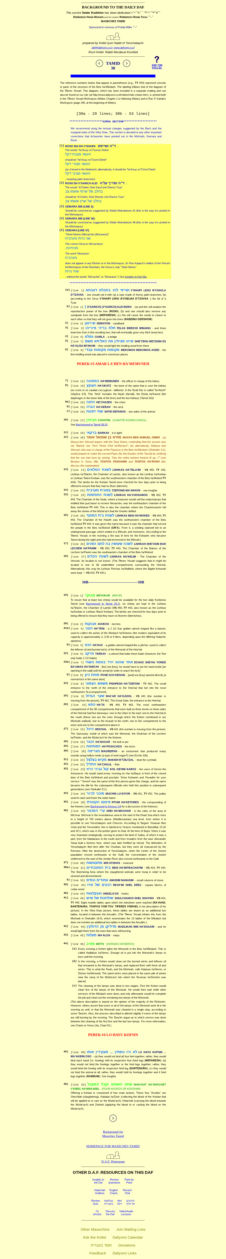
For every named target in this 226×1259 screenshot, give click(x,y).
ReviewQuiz (95, 1202)
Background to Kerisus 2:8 (105, 806)
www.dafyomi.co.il (124, 47)
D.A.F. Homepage (113, 1161)
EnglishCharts (113, 1192)
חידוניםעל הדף (130, 1202)
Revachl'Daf (127, 1192)
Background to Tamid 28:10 (91, 424)
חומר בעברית (101, 1245)
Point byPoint (129, 1181)
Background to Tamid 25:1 (102, 603)
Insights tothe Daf (98, 1181)
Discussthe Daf (110, 1213)
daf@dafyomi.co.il (102, 47)
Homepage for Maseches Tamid (113, 1146)
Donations (126, 1245)
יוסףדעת (119, 1202)
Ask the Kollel (94, 1237)
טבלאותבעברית (108, 1202)
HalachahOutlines (99, 1192)
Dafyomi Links (125, 1253)
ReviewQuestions (114, 1181)
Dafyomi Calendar (128, 1237)
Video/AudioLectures (126, 1213)
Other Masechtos (95, 1229)
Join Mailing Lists (130, 1229)
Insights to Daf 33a (135, 276)
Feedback (97, 1253)
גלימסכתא (97, 1213)
